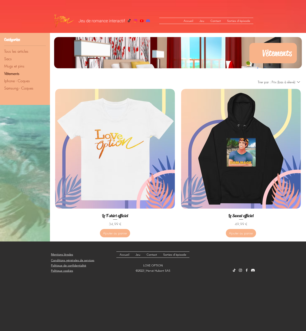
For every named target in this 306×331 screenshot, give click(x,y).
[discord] (253, 270)
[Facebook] (142, 21)
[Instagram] (135, 21)
